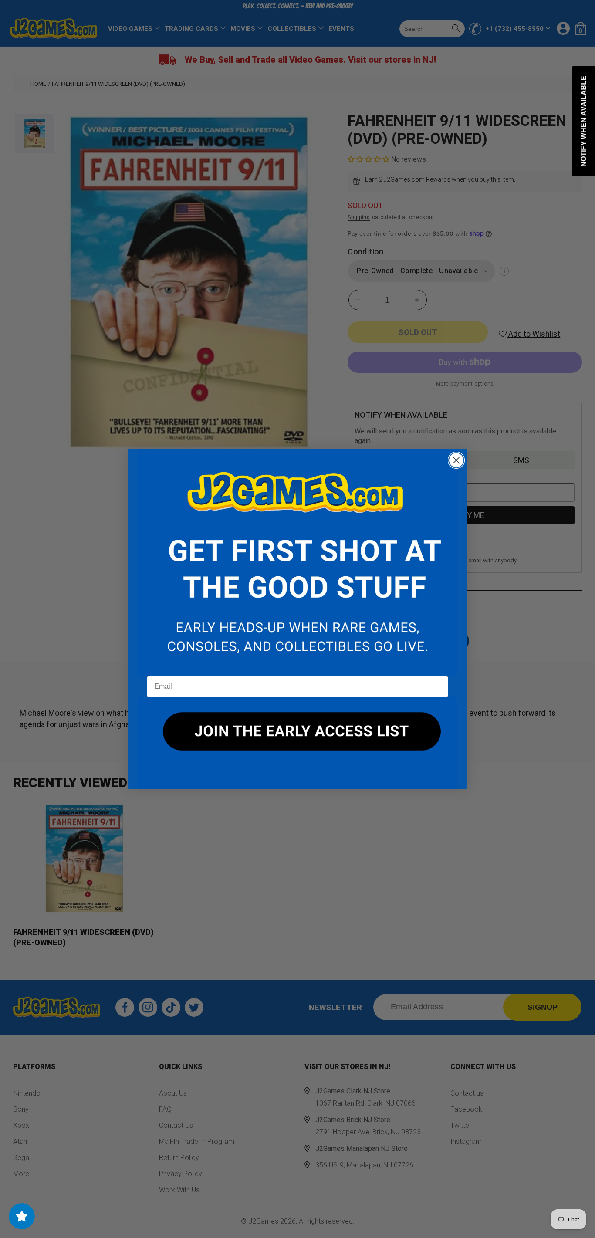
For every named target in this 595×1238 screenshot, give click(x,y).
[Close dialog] (456, 460)
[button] (297, 562)
